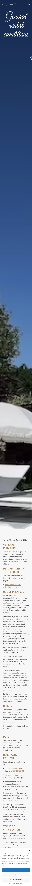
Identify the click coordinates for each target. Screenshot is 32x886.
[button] (29, 850)
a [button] (29, 4)
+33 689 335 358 (18, 771)
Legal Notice (12, 883)
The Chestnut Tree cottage (15, 587)
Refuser (16, 875)
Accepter (16, 870)
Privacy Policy (19, 883)
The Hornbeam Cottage (13, 585)
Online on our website (13, 768)
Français (11, 4)
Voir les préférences (16, 880)
